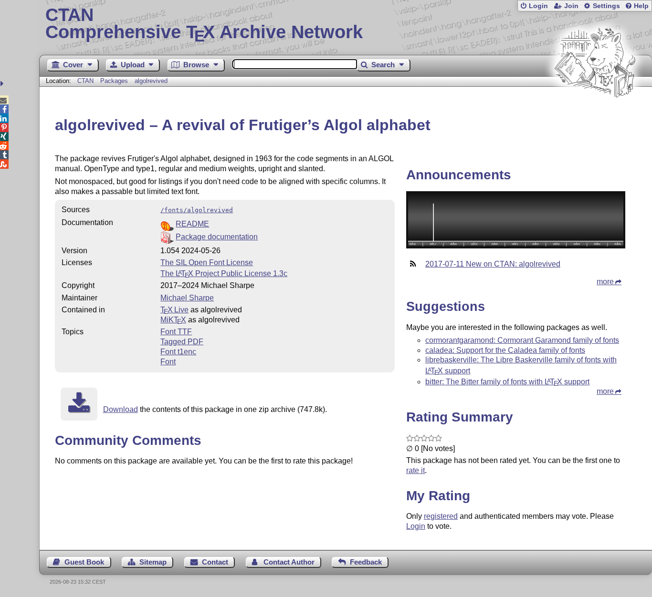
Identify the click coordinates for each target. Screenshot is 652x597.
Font (168, 362)
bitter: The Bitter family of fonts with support (507, 382)
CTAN (85, 80)
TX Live (174, 310)
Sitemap (153, 562)
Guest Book (84, 562)
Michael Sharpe (187, 298)
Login (538, 6)
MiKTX (173, 320)
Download (120, 409)
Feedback (366, 562)
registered (441, 516)
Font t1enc (178, 352)
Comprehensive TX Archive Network (204, 23)
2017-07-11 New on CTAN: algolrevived (492, 264)
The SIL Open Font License (206, 262)
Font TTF (176, 332)
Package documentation (217, 237)
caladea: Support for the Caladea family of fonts (505, 350)
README (192, 224)
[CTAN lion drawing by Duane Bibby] (594, 116)
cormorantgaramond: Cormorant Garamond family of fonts (522, 340)
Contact (215, 562)
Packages (115, 80)
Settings (606, 6)
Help (641, 6)
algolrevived (151, 80)
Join (571, 6)
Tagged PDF (181, 342)
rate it (415, 470)
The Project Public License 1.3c (223, 273)
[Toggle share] (3, 83)
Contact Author (289, 562)
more (605, 282)
